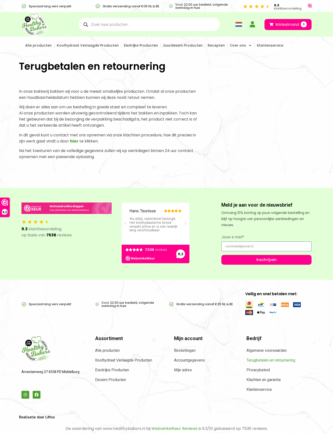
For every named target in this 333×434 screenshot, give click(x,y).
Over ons (238, 45)
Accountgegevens (189, 360)
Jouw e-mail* (232, 237)
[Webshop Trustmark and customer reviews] (310, 6)
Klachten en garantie (263, 379)
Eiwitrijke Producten (141, 45)
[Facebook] (36, 395)
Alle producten (38, 45)
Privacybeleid (258, 370)
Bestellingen (185, 350)
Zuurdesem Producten (183, 45)
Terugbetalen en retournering (270, 360)
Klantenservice (270, 45)
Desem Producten (110, 379)
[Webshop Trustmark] (66, 209)
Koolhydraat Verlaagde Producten (88, 45)
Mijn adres (183, 370)
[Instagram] (25, 395)
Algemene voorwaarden (266, 350)
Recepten (216, 45)
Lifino (50, 417)
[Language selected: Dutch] (238, 24)
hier (74, 141)
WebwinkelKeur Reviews (174, 428)
